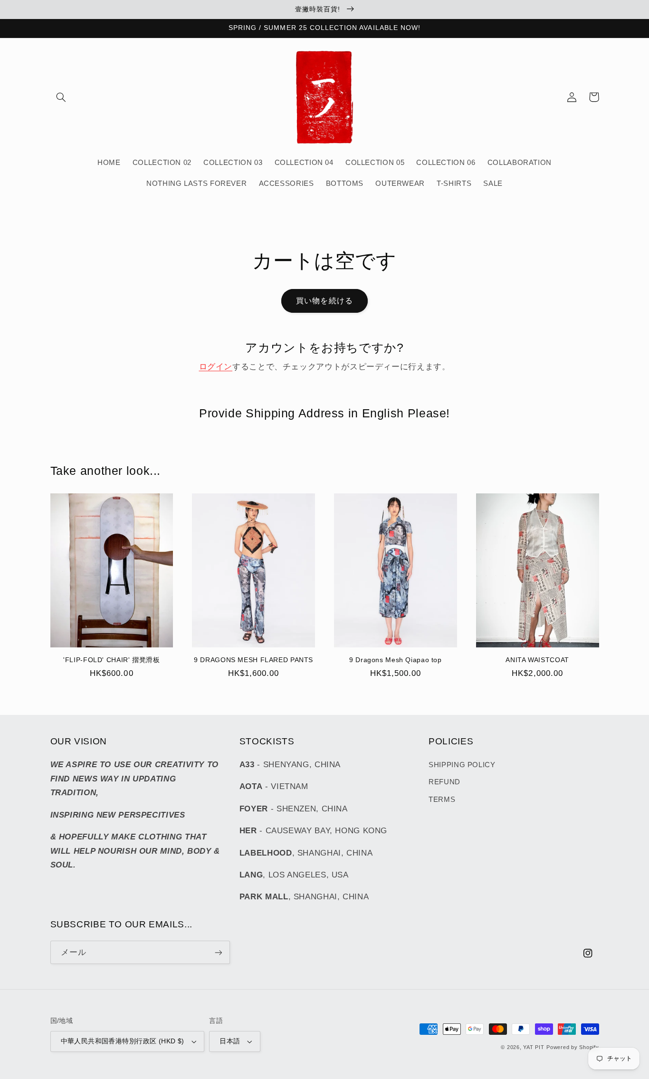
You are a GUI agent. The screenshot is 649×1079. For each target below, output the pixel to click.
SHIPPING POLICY (462, 765)
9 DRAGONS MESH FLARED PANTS (253, 660)
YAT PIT (533, 1047)
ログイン (216, 366)
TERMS (442, 799)
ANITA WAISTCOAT (537, 660)
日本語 (230, 1041)
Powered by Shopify (572, 1047)
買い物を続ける (324, 301)
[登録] (218, 952)
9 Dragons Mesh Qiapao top (395, 660)
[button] (61, 97)
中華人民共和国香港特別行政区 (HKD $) (122, 1041)
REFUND (444, 782)
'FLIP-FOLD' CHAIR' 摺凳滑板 (111, 660)
